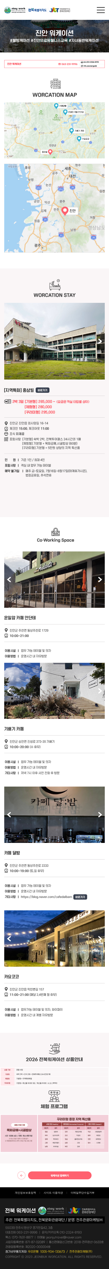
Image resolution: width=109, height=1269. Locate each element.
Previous (9, 341)
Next (100, 341)
